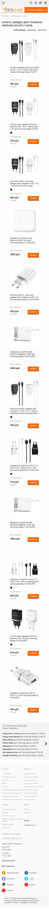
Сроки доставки (8, 824)
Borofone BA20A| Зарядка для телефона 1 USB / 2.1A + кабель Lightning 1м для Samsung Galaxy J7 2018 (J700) (24, 411)
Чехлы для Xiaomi (30, 780)
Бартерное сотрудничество (12, 790)
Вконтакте (10, 879)
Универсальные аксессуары (12, 800)
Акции (4, 783)
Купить (33, 84)
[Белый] (11, 76)
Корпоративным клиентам (12, 793)
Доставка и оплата (9, 777)
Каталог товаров (35, 10)
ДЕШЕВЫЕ (31, 30)
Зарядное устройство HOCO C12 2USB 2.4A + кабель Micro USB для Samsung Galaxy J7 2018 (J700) (24, 467)
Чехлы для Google (30, 790)
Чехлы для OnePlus (31, 783)
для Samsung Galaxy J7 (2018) (24, 733)
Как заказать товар (9, 809)
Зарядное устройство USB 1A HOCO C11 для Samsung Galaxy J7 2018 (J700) (24, 695)
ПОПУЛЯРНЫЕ (19, 30)
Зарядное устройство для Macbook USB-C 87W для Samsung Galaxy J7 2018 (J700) (22, 240)
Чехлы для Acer (29, 800)
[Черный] (11, 133)
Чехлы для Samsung (31, 777)
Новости (27, 813)
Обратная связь (8, 860)
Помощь (5, 813)
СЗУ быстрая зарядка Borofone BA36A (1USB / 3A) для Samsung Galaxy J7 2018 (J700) (23, 638)
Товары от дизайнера (10, 796)
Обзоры (27, 809)
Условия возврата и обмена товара (12, 820)
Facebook (33, 873)
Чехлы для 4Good (30, 796)
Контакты (5, 780)
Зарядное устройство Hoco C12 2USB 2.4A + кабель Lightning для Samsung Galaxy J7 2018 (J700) (24, 581)
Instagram (10, 885)
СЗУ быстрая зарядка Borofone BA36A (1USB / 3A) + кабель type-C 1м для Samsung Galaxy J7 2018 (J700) (24, 126)
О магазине (6, 774)
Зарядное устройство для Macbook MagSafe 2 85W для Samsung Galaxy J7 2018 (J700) (22, 524)
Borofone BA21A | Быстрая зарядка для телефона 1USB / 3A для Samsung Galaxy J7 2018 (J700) (24, 297)
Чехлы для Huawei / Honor (33, 787)
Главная (5, 16)
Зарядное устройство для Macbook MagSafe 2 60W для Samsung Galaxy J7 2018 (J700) (22, 354)
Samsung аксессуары (18, 16)
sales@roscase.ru (30, 825)
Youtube (10, 890)
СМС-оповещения (8, 816)
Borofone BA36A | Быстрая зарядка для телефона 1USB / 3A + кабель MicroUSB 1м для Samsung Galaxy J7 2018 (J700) (24, 183)
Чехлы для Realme (30, 793)
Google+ (33, 885)
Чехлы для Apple (30, 774)
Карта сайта (6, 828)
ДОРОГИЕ (42, 30)
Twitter (32, 879)
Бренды (5, 787)
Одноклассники (13, 873)
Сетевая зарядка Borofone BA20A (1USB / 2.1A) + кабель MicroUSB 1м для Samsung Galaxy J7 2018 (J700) (24, 69)
